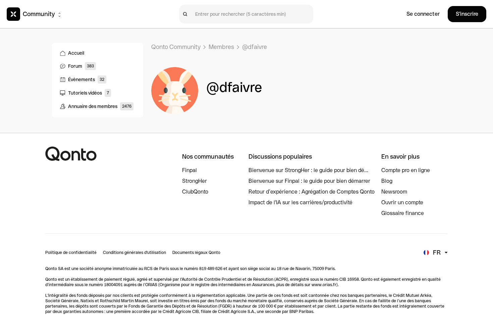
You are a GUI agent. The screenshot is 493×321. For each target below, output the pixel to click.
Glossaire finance (402, 213)
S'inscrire (467, 14)
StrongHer (194, 181)
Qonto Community (176, 46)
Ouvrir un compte (402, 202)
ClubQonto (195, 192)
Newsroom (394, 192)
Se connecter (423, 14)
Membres (221, 46)
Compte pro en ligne (405, 170)
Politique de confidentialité (71, 252)
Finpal (189, 170)
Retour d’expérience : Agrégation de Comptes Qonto (312, 192)
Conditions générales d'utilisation (134, 252)
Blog (386, 181)
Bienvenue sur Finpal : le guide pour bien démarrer (309, 181)
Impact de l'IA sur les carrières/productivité (300, 202)
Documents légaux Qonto (196, 252)
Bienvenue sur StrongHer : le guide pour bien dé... (308, 170)
